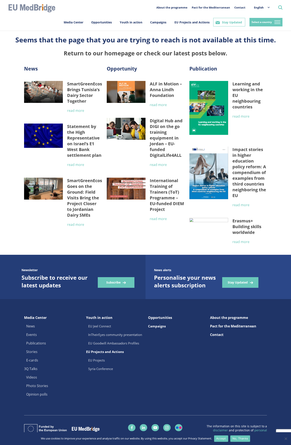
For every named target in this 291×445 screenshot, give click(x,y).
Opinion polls (37, 394)
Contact (239, 7)
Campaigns (158, 22)
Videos (31, 377)
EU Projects (96, 360)
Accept (221, 438)
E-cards (32, 360)
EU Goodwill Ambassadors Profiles (113, 343)
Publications (36, 343)
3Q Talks (30, 368)
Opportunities (101, 22)
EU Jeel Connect (99, 326)
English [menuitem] (259, 7)
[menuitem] (260, 7)
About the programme (171, 7)
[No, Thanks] (286, 438)
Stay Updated (232, 22)
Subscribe (113, 282)
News (30, 326)
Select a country (262, 22)
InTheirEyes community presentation (115, 335)
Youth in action (131, 22)
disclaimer (221, 430)
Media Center (73, 22)
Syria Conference (100, 369)
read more (75, 110)
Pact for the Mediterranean (211, 7)
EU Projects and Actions (192, 22)
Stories (31, 351)
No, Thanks (240, 438)
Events (31, 334)
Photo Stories (37, 385)
